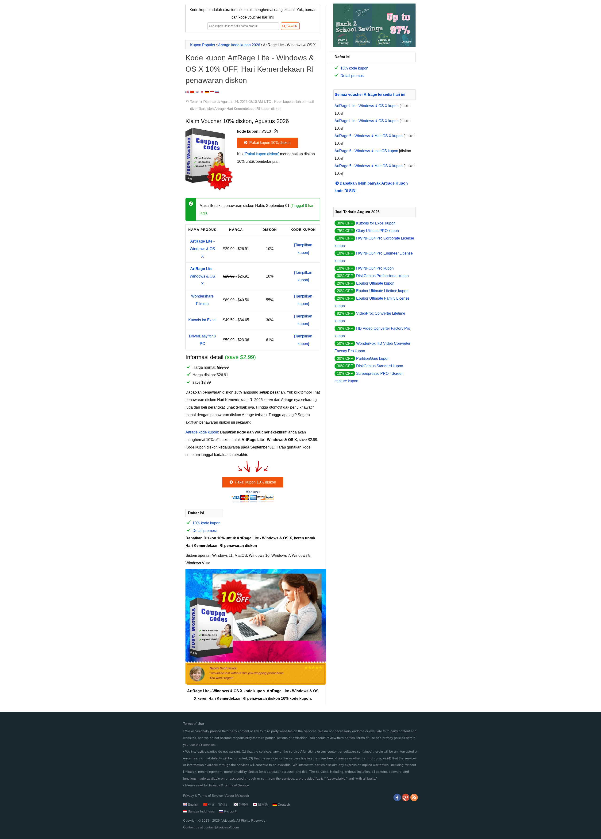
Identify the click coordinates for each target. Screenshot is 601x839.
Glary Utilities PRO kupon (377, 231)
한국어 (243, 804)
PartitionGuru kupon (372, 358)
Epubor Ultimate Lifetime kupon (382, 291)
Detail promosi (205, 531)
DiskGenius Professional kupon (382, 276)
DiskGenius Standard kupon (379, 366)
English (193, 804)
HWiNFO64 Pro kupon (375, 268)
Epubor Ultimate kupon (375, 283)
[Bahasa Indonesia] (212, 92)
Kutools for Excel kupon (376, 223)
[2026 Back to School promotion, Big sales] (374, 46)
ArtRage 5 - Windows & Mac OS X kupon (369, 136)
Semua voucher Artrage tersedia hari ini (370, 95)
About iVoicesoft (237, 795)
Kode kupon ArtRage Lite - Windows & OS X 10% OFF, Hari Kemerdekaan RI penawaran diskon (249, 69)
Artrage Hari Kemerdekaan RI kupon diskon (247, 109)
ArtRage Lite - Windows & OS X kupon (367, 106)
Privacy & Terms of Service (229, 785)
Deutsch (284, 804)
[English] (187, 92)
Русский (230, 811)
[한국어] (197, 92)
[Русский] (217, 92)
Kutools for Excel (202, 320)
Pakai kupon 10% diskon (269, 143)
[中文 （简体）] (192, 92)
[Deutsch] (207, 92)
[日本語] (202, 92)
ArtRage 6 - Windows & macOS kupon (366, 151)
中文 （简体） (218, 804)
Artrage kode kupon (201, 432)
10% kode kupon (206, 523)
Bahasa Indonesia (201, 811)
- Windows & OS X (202, 248)
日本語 (263, 804)
